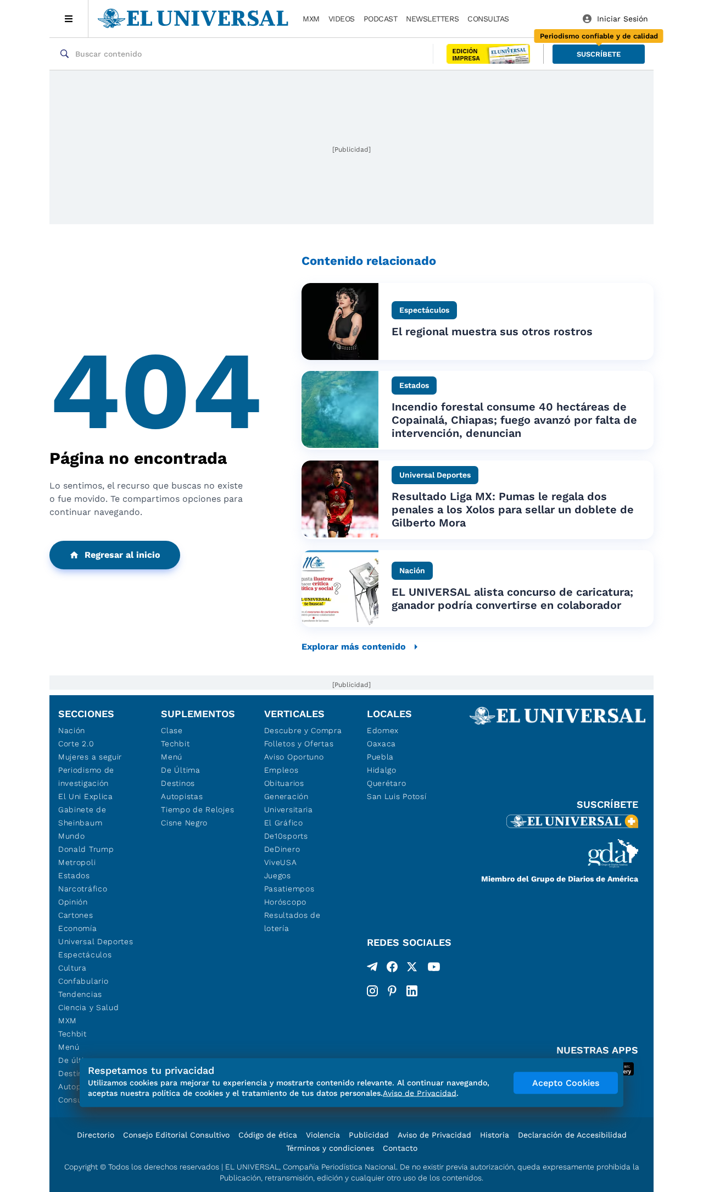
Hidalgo (382, 770)
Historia (494, 1134)
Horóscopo (285, 901)
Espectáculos (84, 954)
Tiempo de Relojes (197, 809)
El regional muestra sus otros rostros (492, 331)
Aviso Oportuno (294, 756)
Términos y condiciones (330, 1148)
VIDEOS (341, 18)
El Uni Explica (85, 796)
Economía (77, 928)
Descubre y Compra (303, 730)
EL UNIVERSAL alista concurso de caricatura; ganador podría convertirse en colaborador (512, 598)
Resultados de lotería (292, 922)
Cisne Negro (184, 822)
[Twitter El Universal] (411, 969)
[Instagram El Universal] (372, 990)
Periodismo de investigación (86, 777)
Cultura (72, 967)
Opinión (73, 901)
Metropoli (77, 862)
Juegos (277, 875)
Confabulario (83, 981)
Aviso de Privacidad (434, 1134)
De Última (180, 770)
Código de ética (267, 1134)
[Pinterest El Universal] (392, 990)
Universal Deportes (95, 941)
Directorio (95, 1134)
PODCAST (381, 18)
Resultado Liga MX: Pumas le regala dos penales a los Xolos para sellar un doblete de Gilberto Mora (513, 509)
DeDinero (282, 849)
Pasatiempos (289, 888)
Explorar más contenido (354, 646)
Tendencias (80, 994)
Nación (71, 730)
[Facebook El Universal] (392, 969)
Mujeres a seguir (90, 756)
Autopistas (182, 796)
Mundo (71, 835)
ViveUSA (280, 862)
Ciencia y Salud (88, 1007)
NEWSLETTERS (432, 18)
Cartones (75, 915)
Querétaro (386, 783)
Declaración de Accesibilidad (572, 1134)
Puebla (380, 756)
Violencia (323, 1134)
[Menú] (68, 18)
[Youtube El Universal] (434, 969)
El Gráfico (283, 822)
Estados (74, 875)
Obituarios (284, 783)
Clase (172, 730)
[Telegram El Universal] (372, 969)
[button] (599, 54)
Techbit (72, 1033)
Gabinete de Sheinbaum (82, 816)
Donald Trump (86, 849)
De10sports (286, 835)
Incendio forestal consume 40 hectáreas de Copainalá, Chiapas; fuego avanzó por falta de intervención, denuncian (514, 420)
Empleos (281, 770)
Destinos (178, 783)
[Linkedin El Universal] (411, 990)
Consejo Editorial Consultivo (176, 1134)
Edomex (383, 730)
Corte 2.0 (76, 743)
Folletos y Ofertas (299, 743)
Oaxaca (381, 743)
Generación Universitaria (288, 803)
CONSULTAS (488, 18)
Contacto (400, 1148)
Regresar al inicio (122, 555)
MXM (311, 18)
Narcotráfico (82, 888)
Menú (69, 1047)
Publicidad (369, 1134)
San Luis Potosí (397, 796)
